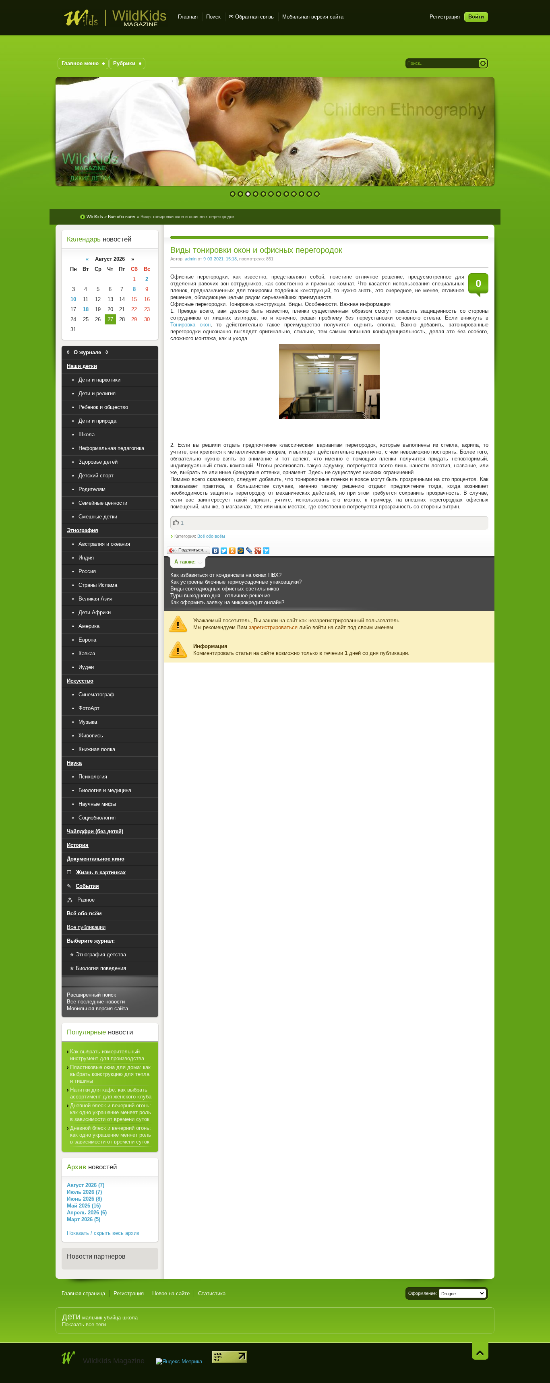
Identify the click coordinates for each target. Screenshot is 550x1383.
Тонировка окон (190, 325)
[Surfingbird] (266, 550)
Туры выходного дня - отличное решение (220, 595)
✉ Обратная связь (251, 17)
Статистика (211, 1293)
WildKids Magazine (115, 18)
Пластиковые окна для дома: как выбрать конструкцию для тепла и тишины (110, 1074)
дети (71, 1316)
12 (317, 194)
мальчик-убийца (101, 1318)
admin (190, 258)
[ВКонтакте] (215, 550)
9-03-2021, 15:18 (220, 258)
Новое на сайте (171, 1293)
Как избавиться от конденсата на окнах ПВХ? (225, 575)
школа (130, 1318)
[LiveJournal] (249, 550)
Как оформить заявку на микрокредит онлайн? (227, 602)
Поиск (213, 17)
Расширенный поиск (91, 995)
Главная (188, 17)
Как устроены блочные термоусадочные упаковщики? (236, 582)
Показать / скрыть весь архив (103, 1233)
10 (302, 194)
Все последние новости (96, 1002)
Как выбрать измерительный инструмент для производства (107, 1055)
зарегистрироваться (273, 627)
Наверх (480, 1351)
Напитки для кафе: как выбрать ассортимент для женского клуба (110, 1093)
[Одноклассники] (232, 550)
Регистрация (445, 17)
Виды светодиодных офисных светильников (224, 589)
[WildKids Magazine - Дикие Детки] (68, 1357)
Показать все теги (84, 1324)
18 (86, 309)
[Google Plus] (258, 550)
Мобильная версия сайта (312, 17)
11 (309, 194)
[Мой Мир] (241, 550)
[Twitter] (224, 550)
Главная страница (83, 1293)
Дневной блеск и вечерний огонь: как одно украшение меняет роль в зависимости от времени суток (110, 1112)
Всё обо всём (211, 536)
